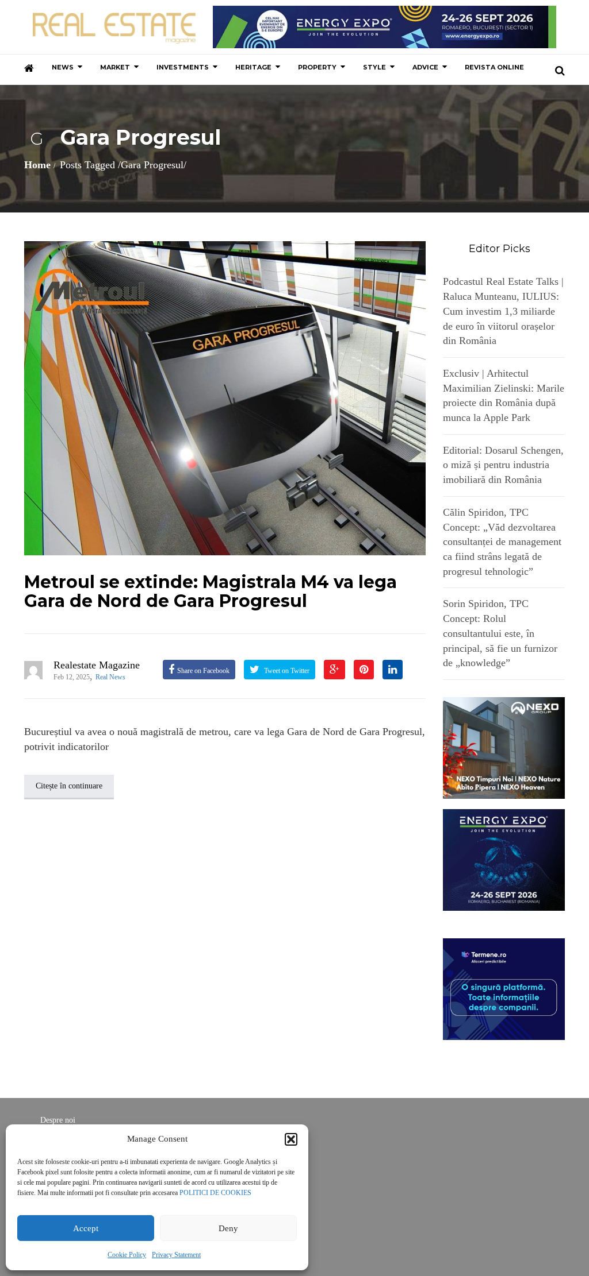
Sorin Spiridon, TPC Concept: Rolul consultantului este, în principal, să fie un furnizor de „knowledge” (500, 633)
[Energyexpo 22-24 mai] (504, 859)
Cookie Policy (127, 1255)
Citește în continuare (69, 786)
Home (37, 165)
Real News (110, 677)
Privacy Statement (176, 1255)
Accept (85, 1228)
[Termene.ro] (504, 988)
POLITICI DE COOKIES (215, 1193)
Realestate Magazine (96, 665)
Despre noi (57, 1120)
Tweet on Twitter (285, 670)
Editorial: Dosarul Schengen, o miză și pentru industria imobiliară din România (503, 464)
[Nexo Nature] (504, 747)
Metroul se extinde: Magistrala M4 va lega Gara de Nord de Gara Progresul (210, 591)
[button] (291, 1139)
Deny (228, 1228)
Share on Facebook (203, 670)
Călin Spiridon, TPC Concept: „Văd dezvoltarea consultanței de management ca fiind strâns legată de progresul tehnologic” (502, 541)
